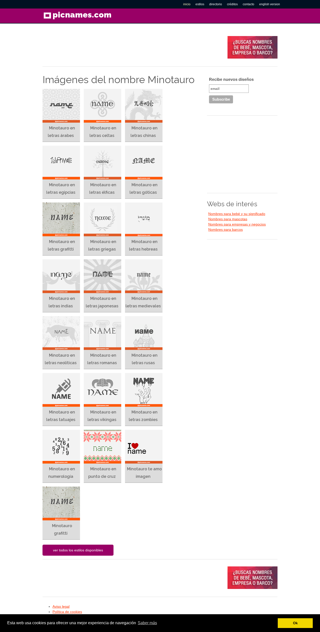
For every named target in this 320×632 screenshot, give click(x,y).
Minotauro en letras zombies (143, 416)
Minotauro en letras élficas (102, 188)
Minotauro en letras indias (61, 302)
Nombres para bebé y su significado (236, 214)
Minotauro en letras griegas (102, 245)
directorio (215, 4)
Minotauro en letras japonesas (102, 302)
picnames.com (82, 14)
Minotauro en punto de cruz (102, 473)
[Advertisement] (133, 47)
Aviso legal (61, 606)
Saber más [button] (147, 623)
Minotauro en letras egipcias (60, 188)
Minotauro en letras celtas (103, 132)
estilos (200, 4)
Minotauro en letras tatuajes (60, 416)
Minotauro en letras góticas (144, 188)
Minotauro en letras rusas (145, 359)
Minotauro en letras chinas (144, 132)
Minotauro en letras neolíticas (60, 359)
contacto (248, 4)
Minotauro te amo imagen (144, 473)
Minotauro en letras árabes (61, 132)
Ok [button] (295, 623)
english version (269, 4)
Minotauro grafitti (62, 529)
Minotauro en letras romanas (102, 359)
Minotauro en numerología (61, 473)
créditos (232, 4)
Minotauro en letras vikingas (102, 416)
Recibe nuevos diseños (231, 79)
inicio (186, 4)
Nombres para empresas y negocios (237, 224)
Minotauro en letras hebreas (143, 245)
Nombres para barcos (225, 230)
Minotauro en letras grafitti (61, 245)
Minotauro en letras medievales (143, 302)
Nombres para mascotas (227, 219)
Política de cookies (67, 612)
